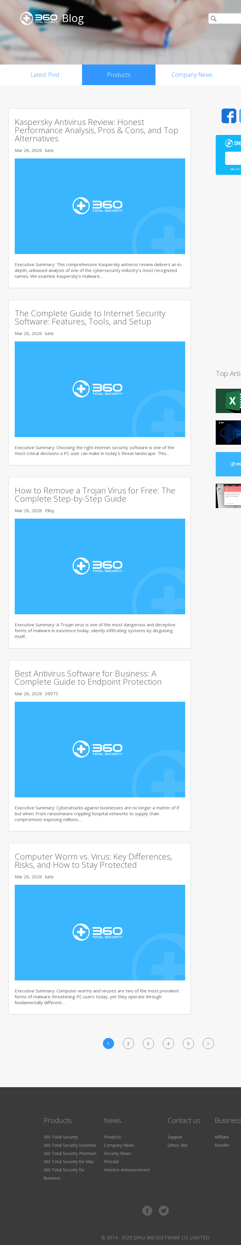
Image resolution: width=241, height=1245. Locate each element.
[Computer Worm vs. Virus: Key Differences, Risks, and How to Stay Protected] (100, 978)
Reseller (222, 1145)
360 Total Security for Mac (68, 1161)
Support (175, 1137)
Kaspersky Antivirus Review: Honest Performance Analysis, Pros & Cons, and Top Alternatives (96, 130)
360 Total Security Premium (69, 1153)
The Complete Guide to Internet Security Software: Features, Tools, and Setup (90, 317)
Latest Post (45, 75)
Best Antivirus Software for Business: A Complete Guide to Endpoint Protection (88, 677)
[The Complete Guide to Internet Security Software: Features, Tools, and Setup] (100, 435)
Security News (117, 1153)
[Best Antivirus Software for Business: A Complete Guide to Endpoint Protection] (100, 795)
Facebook (229, 116)
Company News (192, 75)
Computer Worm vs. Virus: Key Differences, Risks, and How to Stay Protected (93, 860)
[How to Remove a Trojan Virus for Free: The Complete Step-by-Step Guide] (100, 612)
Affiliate (222, 1137)
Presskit (111, 1161)
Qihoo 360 (178, 1145)
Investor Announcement (127, 1170)
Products (118, 75)
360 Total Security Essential (69, 1145)
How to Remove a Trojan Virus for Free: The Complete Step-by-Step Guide (95, 494)
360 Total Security (60, 1137)
